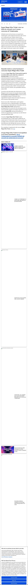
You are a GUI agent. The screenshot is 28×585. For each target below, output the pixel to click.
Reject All (14, 580)
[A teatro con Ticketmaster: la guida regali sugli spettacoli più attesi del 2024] (7, 200)
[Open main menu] (25, 2)
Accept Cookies (14, 577)
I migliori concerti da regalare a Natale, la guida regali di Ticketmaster (19, 147)
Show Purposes (14, 583)
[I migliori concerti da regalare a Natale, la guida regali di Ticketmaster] (7, 147)
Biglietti (20, 1)
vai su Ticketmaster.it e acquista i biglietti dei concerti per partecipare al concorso (12, 136)
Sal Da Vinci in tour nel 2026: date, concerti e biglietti (20, 298)
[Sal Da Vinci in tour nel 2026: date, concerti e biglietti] (7, 298)
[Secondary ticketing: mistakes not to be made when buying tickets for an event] (7, 502)
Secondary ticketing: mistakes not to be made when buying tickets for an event (19, 502)
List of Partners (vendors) (6, 557)
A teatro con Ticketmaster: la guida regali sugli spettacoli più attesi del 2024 (20, 200)
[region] (14, 566)
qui (14, 128)
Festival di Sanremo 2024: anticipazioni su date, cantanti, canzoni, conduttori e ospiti (20, 449)
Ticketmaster (20, 23)
